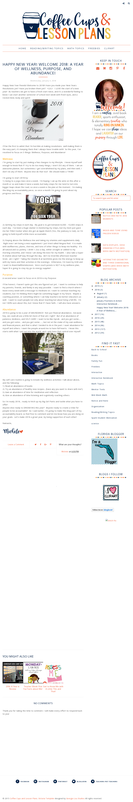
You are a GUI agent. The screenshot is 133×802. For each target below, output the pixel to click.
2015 (97, 321)
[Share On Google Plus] (46, 444)
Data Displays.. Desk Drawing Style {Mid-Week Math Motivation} (116, 248)
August (100, 293)
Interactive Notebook (102, 378)
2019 (97, 286)
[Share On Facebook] (40, 444)
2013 (97, 329)
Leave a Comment (16, 444)
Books (94, 355)
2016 (97, 318)
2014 (97, 325)
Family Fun (96, 361)
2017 (97, 314)
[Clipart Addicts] (111, 500)
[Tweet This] (36, 444)
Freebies (95, 366)
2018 (97, 289)
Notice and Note (99, 401)
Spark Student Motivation (104, 418)
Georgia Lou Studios (75, 798)
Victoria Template (46, 798)
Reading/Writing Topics (103, 412)
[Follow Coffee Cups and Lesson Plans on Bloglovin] (102, 511)
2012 (97, 332)
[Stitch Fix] (111, 520)
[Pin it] (50, 444)
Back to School (99, 349)
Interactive (96, 372)
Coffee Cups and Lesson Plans (23, 798)
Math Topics (97, 383)
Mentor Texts (98, 389)
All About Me (43, 59)
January (101, 297)
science (95, 423)
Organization (97, 406)
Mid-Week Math (99, 395)
